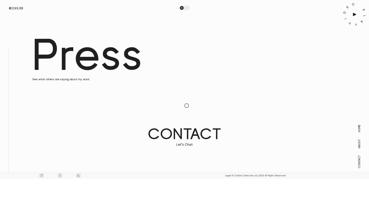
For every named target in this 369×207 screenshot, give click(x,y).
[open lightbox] (354, 14)
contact (185, 136)
